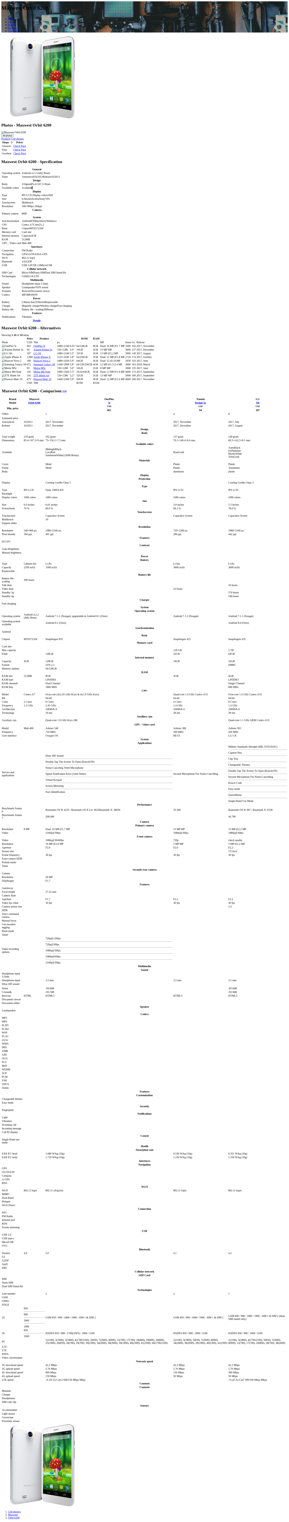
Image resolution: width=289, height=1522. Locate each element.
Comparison (14, 30)
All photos (7, 135)
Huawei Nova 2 (41, 360)
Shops (11, 18)
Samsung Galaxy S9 (44, 364)
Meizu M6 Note (41, 371)
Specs (11, 21)
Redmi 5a (200, 402)
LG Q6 (37, 353)
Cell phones (17, 138)
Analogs (12, 27)
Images (12, 24)
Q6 (257, 402)
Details (37, 320)
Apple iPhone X (42, 357)
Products (6, 138)
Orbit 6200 (34, 402)
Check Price (19, 146)
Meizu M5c (39, 368)
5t (109, 402)
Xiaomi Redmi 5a (42, 349)
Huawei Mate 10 (42, 379)
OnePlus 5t (39, 346)
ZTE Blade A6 (41, 375)
